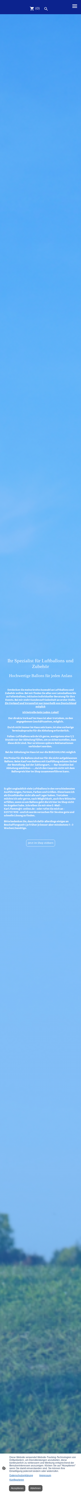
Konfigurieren (16, 1479)
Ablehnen (35, 1488)
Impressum (45, 1475)
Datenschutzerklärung (21, 1475)
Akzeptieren (17, 1488)
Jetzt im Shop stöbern (40, 843)
